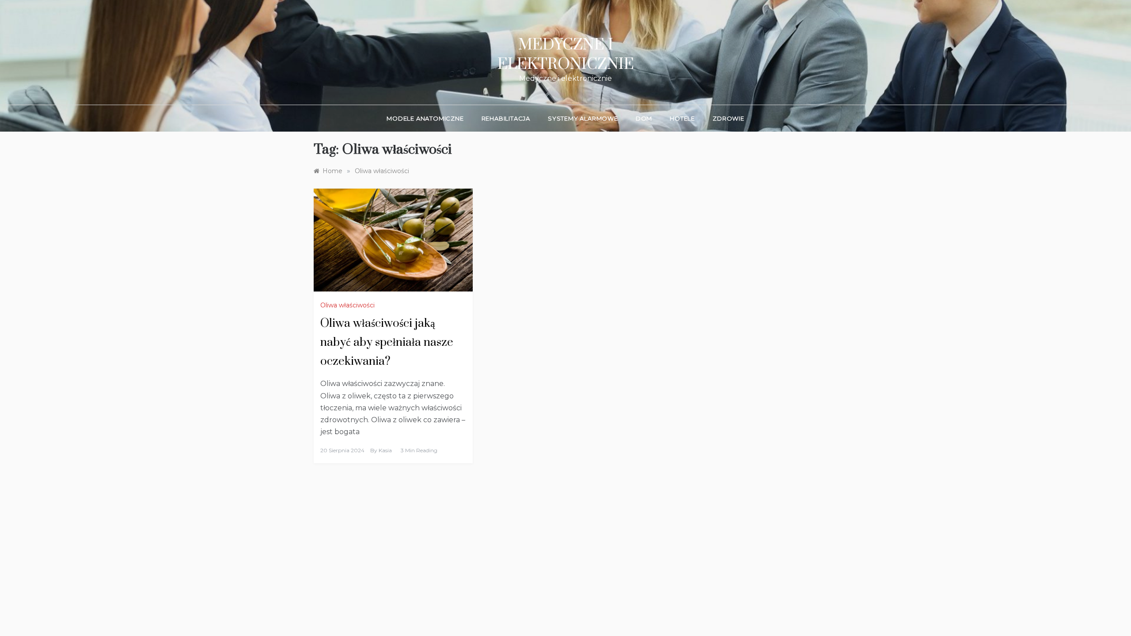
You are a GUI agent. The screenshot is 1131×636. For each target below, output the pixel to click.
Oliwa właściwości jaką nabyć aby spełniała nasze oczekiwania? (386, 342)
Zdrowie (728, 118)
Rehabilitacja (506, 118)
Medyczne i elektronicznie (565, 54)
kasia (385, 450)
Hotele (682, 118)
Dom (644, 118)
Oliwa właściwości (347, 305)
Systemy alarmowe (583, 118)
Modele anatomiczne (425, 118)
